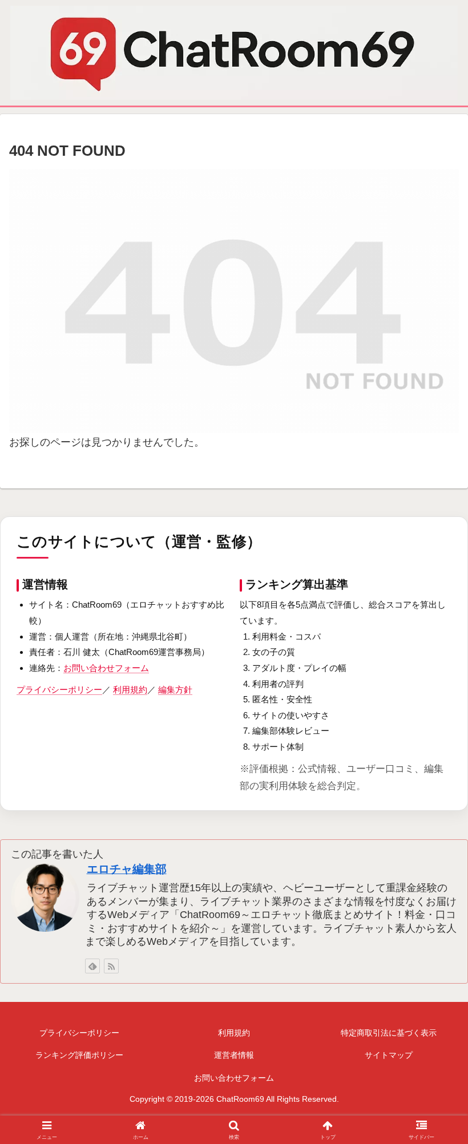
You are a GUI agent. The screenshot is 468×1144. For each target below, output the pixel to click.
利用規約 (130, 689)
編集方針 (175, 689)
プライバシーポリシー (59, 689)
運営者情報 (234, 1055)
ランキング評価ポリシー (79, 1055)
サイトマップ (389, 1055)
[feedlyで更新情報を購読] (92, 966)
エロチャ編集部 (127, 869)
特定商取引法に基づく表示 (389, 1032)
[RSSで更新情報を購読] (111, 966)
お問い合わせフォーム (106, 668)
